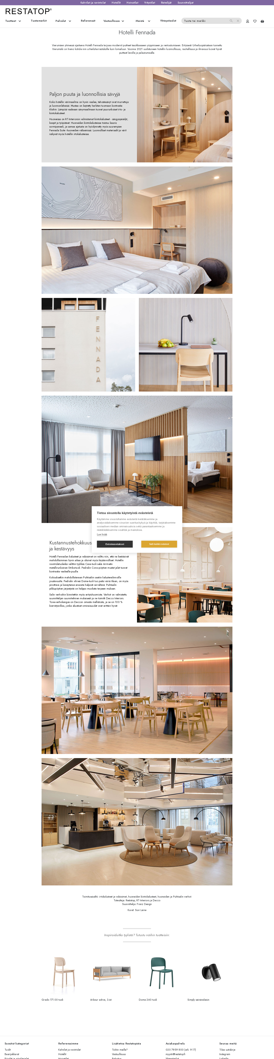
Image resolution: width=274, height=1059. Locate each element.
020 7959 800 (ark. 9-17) (181, 1050)
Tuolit (8, 1050)
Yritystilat (149, 2)
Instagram (224, 1054)
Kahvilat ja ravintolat (93, 2)
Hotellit (116, 2)
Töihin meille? (120, 1050)
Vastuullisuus (119, 1054)
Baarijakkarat (12, 1054)
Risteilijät (166, 2)
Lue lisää (102, 534)
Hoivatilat (132, 2)
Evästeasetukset (114, 544)
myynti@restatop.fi (175, 1054)
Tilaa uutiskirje (227, 1050)
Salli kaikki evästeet (159, 544)
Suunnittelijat (186, 2)
